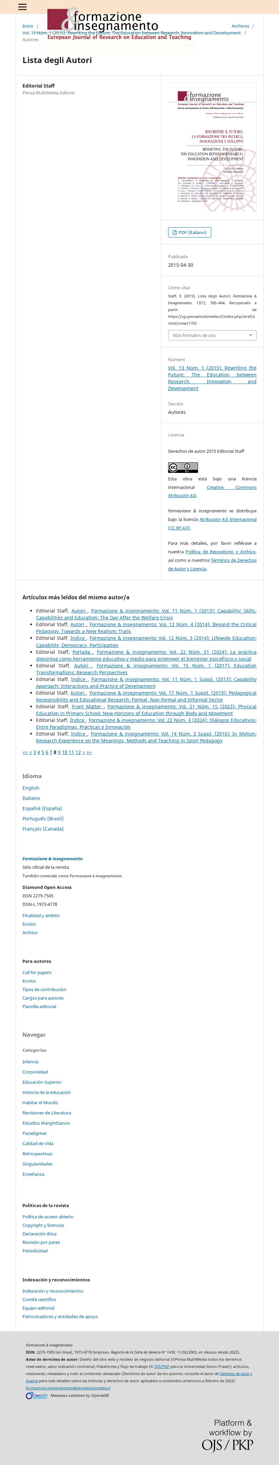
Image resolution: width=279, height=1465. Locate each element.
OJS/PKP (161, 1366)
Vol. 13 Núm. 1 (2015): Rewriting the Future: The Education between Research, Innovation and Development (131, 33)
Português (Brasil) (43, 818)
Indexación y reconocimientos (52, 1291)
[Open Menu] (22, 7)
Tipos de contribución (44, 989)
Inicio (27, 26)
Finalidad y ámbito (41, 915)
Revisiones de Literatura (46, 1113)
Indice (78, 638)
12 (78, 752)
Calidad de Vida (37, 1143)
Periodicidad (35, 1251)
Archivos (240, 26)
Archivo (30, 932)
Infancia (30, 1062)
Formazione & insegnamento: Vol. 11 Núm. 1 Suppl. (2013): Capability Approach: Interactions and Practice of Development (146, 682)
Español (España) (42, 808)
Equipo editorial (38, 1308)
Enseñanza (33, 1174)
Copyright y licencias (43, 1225)
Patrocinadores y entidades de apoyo (60, 1316)
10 (64, 752)
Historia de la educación (46, 1092)
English (30, 788)
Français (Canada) (43, 829)
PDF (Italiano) (192, 232)
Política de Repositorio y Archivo (221, 552)
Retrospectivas (37, 1154)
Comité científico (39, 1299)
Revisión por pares (41, 1242)
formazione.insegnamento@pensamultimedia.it (68, 1388)
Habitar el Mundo (40, 1102)
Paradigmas (34, 1133)
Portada (82, 652)
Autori (79, 610)
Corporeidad (35, 1072)
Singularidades (37, 1164)
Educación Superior (42, 1082)
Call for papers (36, 972)
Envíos (29, 924)
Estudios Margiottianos (46, 1123)
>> (89, 752)
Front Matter (88, 706)
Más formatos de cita (194, 335)
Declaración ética (39, 1234)
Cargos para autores (43, 998)
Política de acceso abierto (47, 1217)
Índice (78, 720)
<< (25, 752)
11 (71, 752)
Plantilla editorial (39, 1006)
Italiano (31, 798)
